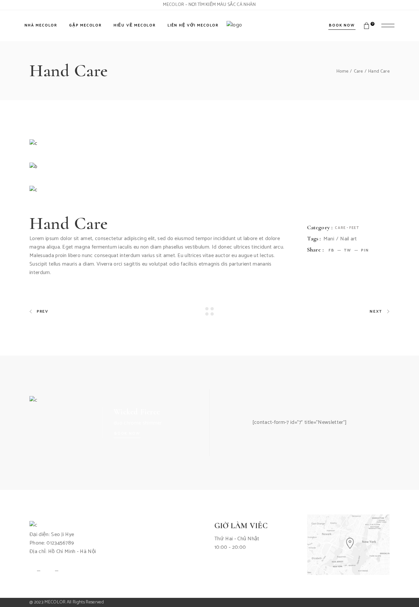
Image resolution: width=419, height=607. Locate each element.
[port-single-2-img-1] (209, 143)
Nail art (348, 239)
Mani (328, 239)
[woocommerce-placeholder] (209, 167)
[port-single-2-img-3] (209, 190)
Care (340, 228)
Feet (354, 228)
